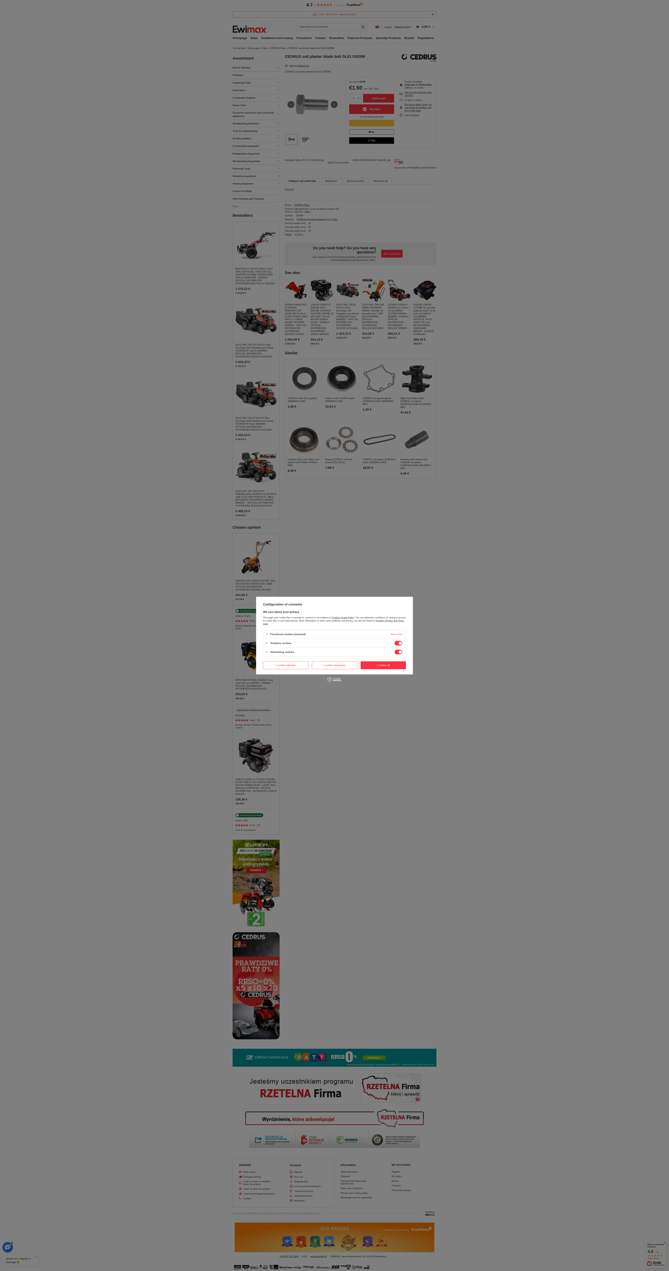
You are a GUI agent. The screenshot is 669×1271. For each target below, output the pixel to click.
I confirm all (383, 665)
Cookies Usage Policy (343, 617)
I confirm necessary (334, 665)
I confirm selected (285, 665)
